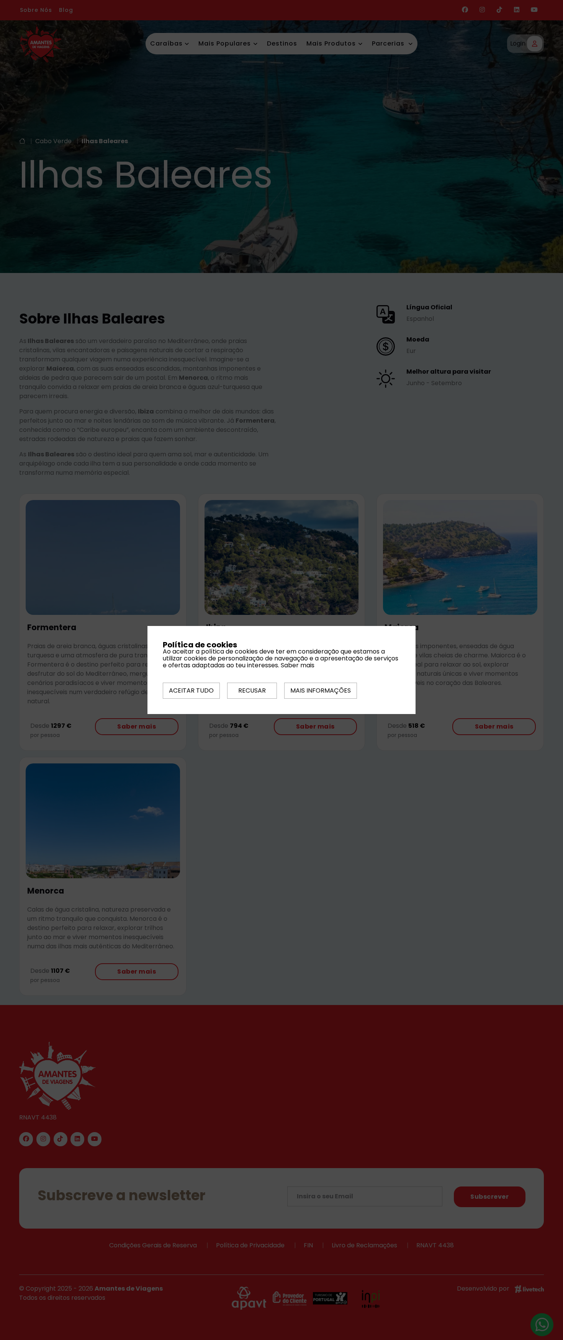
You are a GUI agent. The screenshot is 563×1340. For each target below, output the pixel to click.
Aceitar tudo (191, 690)
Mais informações (320, 690)
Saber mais (297, 665)
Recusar (252, 690)
